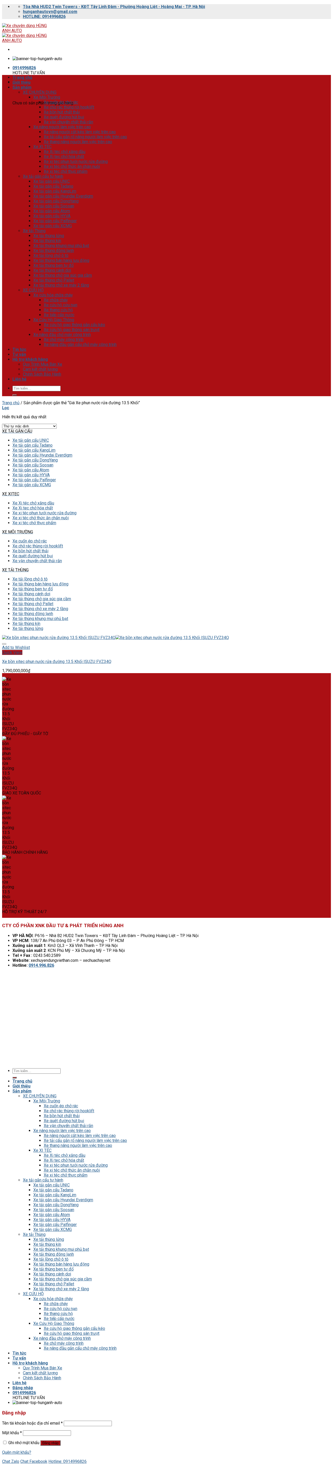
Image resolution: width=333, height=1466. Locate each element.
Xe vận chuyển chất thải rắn (68, 121)
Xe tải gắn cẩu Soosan (53, 206)
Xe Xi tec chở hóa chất (64, 156)
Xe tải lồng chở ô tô (50, 255)
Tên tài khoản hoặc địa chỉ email (32, 1423)
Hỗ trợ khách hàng (30, 359)
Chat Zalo (10, 1461)
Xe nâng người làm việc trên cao (62, 126)
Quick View (12, 652)
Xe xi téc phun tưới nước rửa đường (76, 161)
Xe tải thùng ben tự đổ (53, 265)
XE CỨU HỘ (33, 290)
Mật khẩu (12, 1432)
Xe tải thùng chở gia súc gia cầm (62, 275)
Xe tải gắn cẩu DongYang (56, 201)
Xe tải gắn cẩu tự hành (43, 176)
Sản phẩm (21, 87)
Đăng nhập (50, 1443)
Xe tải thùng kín (47, 240)
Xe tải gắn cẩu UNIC (51, 181)
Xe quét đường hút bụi (64, 117)
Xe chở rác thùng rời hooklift (69, 107)
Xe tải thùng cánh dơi (52, 270)
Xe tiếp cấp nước (59, 314)
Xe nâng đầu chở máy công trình (62, 334)
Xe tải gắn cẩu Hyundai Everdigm (63, 196)
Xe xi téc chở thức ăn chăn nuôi (72, 166)
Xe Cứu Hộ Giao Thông (53, 319)
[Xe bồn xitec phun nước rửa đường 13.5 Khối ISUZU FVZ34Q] (115, 637)
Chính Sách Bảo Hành (42, 374)
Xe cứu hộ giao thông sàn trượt (71, 329)
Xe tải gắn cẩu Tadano (53, 186)
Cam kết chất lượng (40, 369)
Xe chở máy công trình (64, 339)
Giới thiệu (21, 82)
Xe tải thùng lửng (48, 235)
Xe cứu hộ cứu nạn (60, 304)
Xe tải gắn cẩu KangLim (54, 191)
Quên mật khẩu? (16, 1452)
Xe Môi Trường (46, 97)
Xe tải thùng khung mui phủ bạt (61, 245)
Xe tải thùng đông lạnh (53, 250)
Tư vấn (19, 354)
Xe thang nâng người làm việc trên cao (78, 141)
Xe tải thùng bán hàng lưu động (61, 260)
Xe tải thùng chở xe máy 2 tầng (61, 285)
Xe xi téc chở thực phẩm (65, 171)
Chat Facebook (33, 1461)
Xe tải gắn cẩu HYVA (52, 215)
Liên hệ (19, 379)
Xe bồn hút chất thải (62, 112)
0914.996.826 (41, 965)
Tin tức (19, 349)
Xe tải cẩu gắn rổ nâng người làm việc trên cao (85, 136)
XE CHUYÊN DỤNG (39, 92)
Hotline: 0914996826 (67, 1461)
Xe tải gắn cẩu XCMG (52, 225)
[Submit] (14, 395)
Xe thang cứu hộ (58, 309)
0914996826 (24, 67)
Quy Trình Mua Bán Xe (42, 364)
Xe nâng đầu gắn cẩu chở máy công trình (80, 344)
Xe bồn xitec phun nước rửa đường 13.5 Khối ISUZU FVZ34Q (56, 661)
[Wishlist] (4, 644)
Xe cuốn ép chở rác (61, 102)
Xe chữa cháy (56, 300)
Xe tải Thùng (34, 230)
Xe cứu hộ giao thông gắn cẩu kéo (74, 324)
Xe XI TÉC (42, 146)
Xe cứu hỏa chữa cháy (53, 295)
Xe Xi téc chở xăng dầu (64, 151)
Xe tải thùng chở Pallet (53, 280)
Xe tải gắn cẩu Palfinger (55, 220)
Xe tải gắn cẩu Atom (51, 210)
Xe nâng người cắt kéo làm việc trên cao (80, 131)
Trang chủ (22, 77)
